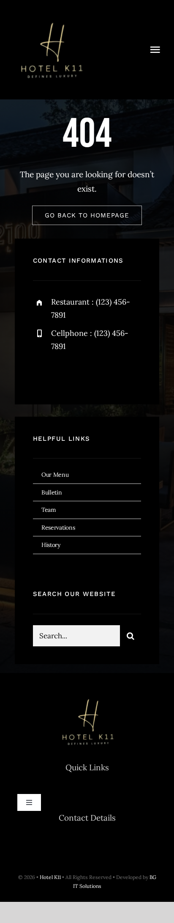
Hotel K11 (50, 877)
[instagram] (88, 373)
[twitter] (65, 373)
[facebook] (42, 373)
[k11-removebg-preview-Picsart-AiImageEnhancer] (51, 16)
